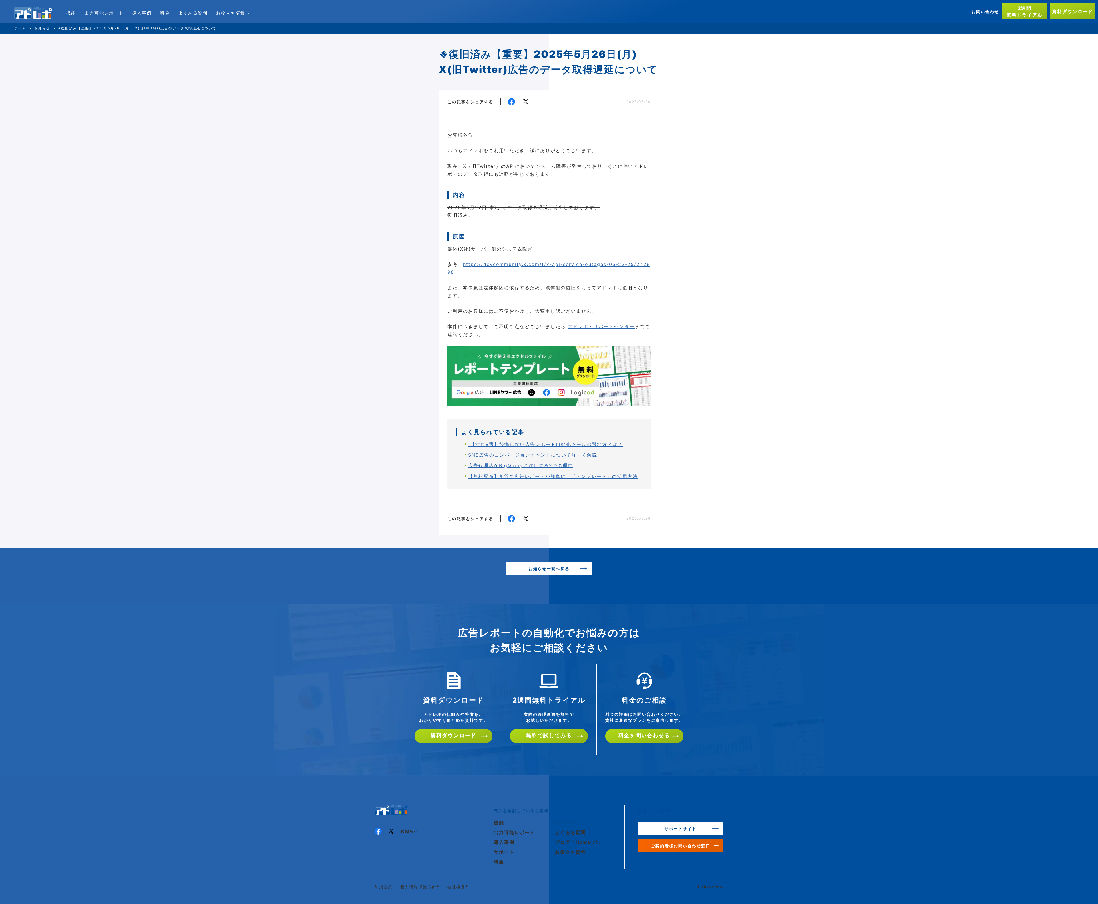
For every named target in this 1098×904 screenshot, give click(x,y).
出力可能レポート (104, 13)
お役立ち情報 (230, 13)
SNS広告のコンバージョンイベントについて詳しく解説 (532, 455)
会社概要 (456, 886)
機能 (71, 13)
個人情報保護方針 (418, 886)
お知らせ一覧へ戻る (549, 568)
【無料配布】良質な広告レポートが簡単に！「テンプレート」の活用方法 (553, 476)
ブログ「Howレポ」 (579, 842)
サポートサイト (681, 828)
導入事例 (142, 13)
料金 (165, 13)
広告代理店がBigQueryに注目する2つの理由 (520, 465)
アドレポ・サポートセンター (601, 326)
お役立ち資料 (570, 852)
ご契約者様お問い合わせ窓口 (680, 845)
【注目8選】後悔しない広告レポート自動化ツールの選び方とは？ (545, 444)
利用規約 (384, 886)
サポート (504, 852)
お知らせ (409, 831)
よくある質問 (193, 13)
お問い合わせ (985, 11)
